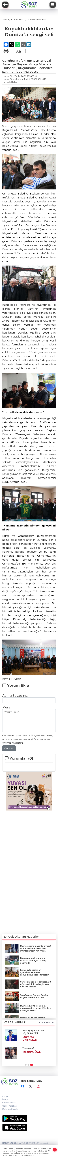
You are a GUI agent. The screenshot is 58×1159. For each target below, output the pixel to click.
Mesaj (6, 707)
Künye (5, 1096)
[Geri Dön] (5, 5)
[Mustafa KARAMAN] (11, 1035)
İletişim (5, 1099)
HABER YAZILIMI (10, 1143)
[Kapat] (55, 1149)
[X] (30, 1086)
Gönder (9, 748)
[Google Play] (29, 1118)
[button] (26, 1065)
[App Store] (29, 1127)
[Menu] (52, 5)
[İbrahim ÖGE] (11, 1053)
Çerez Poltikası (9, 1103)
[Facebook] (22, 1086)
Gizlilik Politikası (9, 1106)
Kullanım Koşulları (10, 1109)
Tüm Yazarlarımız (46, 1022)
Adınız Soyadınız (15, 695)
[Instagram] (38, 1086)
